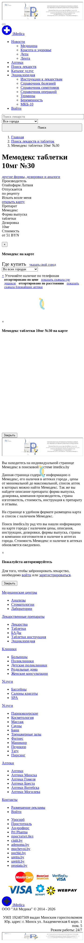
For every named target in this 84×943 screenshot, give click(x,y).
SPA (14, 698)
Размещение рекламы (28, 807)
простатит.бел (22, 836)
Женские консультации (29, 673)
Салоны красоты (24, 693)
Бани (15, 730)
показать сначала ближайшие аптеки (41, 285)
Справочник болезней (38, 83)
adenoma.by (20, 845)
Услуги (7, 681)
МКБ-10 (27, 104)
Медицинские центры (19, 592)
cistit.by (17, 840)
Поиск (42, 127)
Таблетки (18, 629)
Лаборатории (21, 609)
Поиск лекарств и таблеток (32, 141)
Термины (28, 96)
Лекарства (19, 624)
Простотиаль (21, 824)
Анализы (18, 600)
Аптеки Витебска (25, 788)
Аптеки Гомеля (23, 779)
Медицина (29, 46)
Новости (18, 42)
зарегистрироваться (54, 575)
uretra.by (17, 857)
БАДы (16, 633)
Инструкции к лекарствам (41, 79)
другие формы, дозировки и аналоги (31, 177)
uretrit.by (17, 861)
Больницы (19, 657)
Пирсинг (18, 755)
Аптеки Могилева (25, 792)
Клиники (9, 649)
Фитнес (17, 738)
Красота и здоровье (36, 50)
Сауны (16, 726)
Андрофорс (20, 828)
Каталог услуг (22, 71)
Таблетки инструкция (28, 637)
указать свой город (42, 264)
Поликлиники (22, 661)
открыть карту (13, 202)
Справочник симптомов (40, 87)
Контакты (10, 800)
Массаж (17, 722)
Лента (25, 58)
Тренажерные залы (26, 734)
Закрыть (9, 435)
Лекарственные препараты (23, 616)
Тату (15, 751)
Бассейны (19, 689)
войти (26, 575)
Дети (24, 54)
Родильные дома (24, 669)
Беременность (32, 100)
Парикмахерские (24, 713)
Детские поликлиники (29, 665)
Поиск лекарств (23, 67)
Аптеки (17, 62)
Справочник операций (39, 92)
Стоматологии (22, 604)
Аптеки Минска (24, 775)
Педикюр (18, 747)
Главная (17, 137)
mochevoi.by (20, 849)
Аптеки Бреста (23, 783)
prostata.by (19, 865)
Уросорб (17, 820)
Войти (16, 108)
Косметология (22, 718)
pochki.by (18, 853)
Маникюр (19, 743)
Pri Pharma (19, 832)
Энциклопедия (23, 75)
